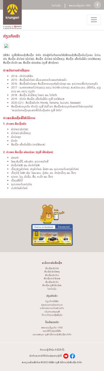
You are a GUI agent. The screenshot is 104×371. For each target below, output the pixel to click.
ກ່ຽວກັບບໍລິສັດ (52, 301)
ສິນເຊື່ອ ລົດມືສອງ (52, 271)
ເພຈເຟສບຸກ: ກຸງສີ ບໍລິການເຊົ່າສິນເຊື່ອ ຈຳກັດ (52, 334)
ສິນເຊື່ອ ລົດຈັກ (52, 282)
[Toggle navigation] (94, 20)
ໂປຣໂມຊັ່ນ (56, 5)
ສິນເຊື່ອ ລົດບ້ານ (52, 275)
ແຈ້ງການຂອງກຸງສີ (52, 311)
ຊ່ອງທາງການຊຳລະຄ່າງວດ (52, 305)
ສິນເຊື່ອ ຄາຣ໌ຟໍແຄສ (52, 278)
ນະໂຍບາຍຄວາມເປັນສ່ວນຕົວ (52, 308)
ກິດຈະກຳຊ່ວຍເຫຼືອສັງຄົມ (52, 315)
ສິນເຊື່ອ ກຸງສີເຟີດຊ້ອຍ (52, 285)
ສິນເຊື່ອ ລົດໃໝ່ (52, 268)
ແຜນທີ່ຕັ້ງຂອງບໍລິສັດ (52, 331)
